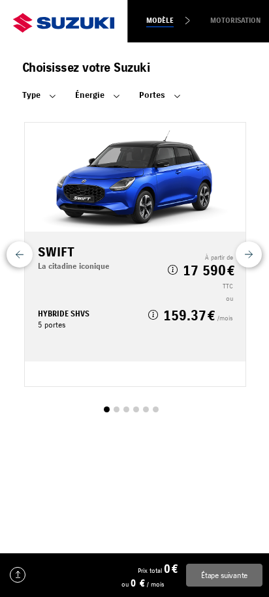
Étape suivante (224, 575)
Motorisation (235, 20)
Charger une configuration (17, 575)
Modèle (160, 20)
